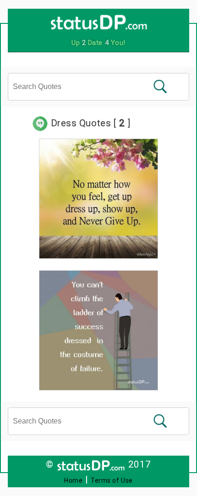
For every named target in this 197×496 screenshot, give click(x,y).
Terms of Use (112, 480)
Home (73, 480)
